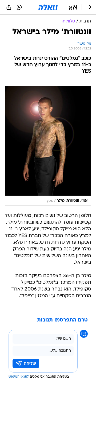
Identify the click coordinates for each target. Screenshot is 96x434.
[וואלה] (48, 7)
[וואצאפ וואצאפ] (19, 7)
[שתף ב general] (9, 7)
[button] (73, 7)
